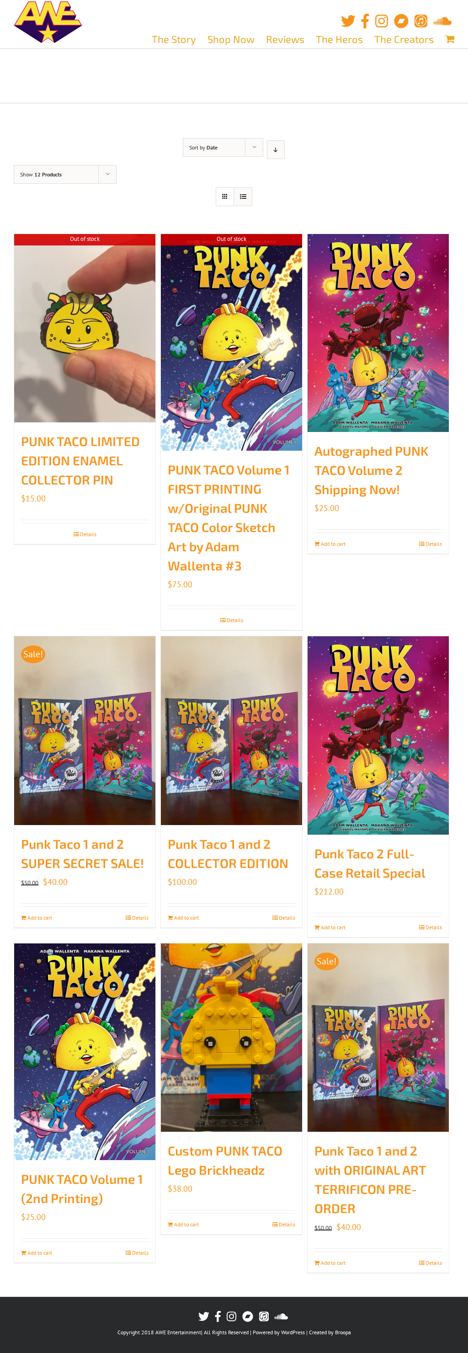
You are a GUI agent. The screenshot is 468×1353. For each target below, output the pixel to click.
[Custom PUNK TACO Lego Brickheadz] (231, 1037)
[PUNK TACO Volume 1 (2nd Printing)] (84, 1052)
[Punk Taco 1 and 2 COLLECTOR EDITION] (231, 730)
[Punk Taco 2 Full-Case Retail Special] (378, 735)
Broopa (343, 1332)
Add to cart (333, 543)
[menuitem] (179, 39)
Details (88, 534)
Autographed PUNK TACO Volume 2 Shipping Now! (371, 470)
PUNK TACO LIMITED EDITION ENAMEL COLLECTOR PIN (80, 460)
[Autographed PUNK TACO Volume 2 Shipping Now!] (378, 333)
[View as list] (243, 197)
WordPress (293, 1332)
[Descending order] (276, 149)
